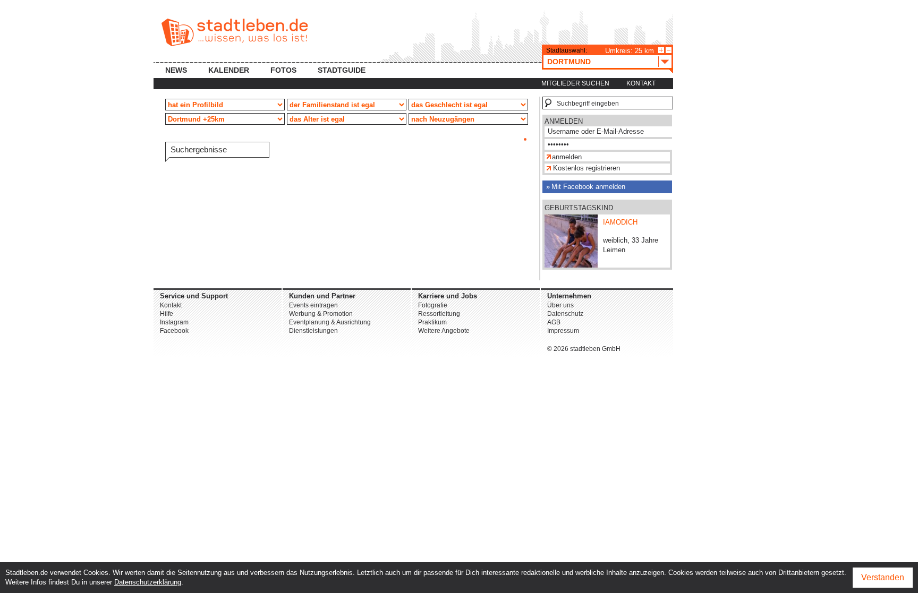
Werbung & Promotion (321, 313)
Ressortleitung (439, 313)
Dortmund (569, 61)
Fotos (283, 70)
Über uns (560, 305)
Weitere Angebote (444, 330)
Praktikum (432, 322)
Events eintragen (313, 305)
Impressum (563, 330)
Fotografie (432, 305)
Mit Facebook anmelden (588, 187)
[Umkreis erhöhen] (661, 50)
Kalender (228, 70)
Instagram (174, 322)
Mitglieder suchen (575, 83)
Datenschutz (565, 313)
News (176, 70)
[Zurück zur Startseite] (235, 32)
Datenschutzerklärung (147, 582)
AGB (553, 322)
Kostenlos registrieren (586, 168)
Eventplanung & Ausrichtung (330, 322)
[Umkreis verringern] (669, 50)
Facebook (174, 330)
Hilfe (166, 313)
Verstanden (882, 577)
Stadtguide (342, 70)
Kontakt (641, 83)
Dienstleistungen (313, 330)
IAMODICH (620, 222)
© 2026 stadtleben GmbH (583, 349)
